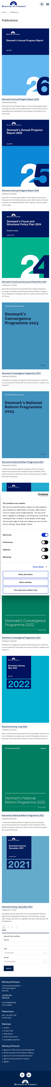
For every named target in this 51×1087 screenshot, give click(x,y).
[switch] (45, 542)
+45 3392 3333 (7, 995)
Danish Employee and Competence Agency (19, 1053)
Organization (8, 1034)
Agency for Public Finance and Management (19, 1050)
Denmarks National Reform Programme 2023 (22, 462)
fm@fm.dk (5, 998)
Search (6, 940)
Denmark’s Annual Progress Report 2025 (20, 190)
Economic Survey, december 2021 (17, 906)
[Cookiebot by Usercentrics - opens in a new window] (38, 494)
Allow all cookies (25, 574)
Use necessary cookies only (25, 590)
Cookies (6, 1028)
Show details (38, 567)
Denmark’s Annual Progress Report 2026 (20, 99)
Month (6, 957)
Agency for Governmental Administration (18, 1056)
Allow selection (25, 582)
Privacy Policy (8, 1031)
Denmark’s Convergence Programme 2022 (21, 637)
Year (5, 949)
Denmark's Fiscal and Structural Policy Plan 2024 (24, 281)
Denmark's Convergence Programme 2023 (21, 373)
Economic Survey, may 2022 (14, 726)
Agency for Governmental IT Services (16, 1059)
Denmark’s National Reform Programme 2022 (23, 815)
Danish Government (11, 1037)
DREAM (6, 1062)
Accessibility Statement (12, 1040)
